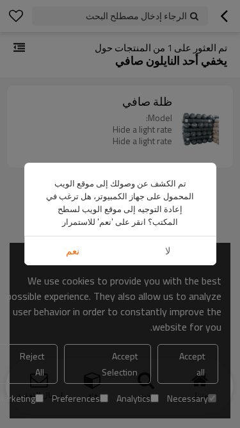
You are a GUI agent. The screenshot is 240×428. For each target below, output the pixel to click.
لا (168, 250)
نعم (72, 250)
